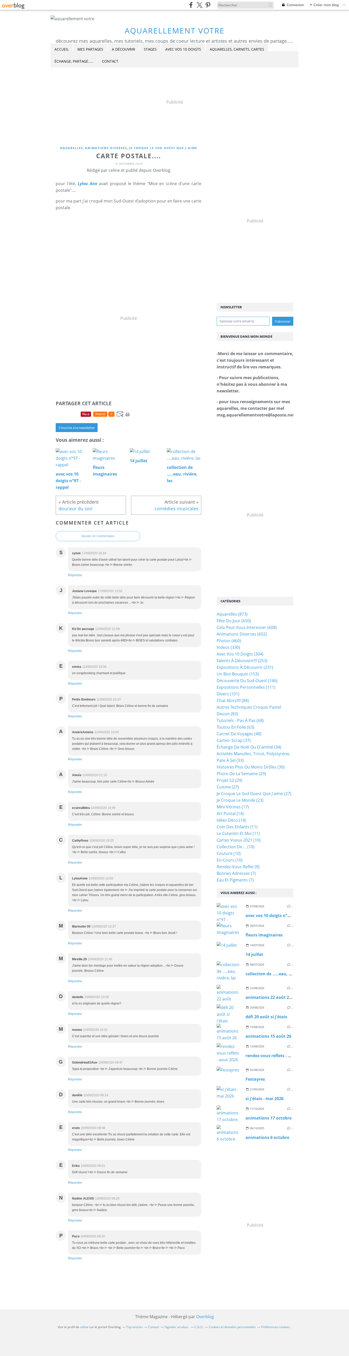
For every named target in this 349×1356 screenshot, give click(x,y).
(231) (245, 667)
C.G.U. (198, 1327)
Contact (110, 61)
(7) (236, 873)
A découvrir (123, 49)
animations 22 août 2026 (271, 997)
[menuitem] (62, 49)
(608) (247, 627)
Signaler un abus (177, 1327)
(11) (237, 827)
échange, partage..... (73, 61)
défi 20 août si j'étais (266, 1017)
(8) (238, 866)
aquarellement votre (175, 30)
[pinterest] (208, 5)
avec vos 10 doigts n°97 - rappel (277, 915)
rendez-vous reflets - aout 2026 (277, 1055)
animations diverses (106, 148)
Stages (150, 49)
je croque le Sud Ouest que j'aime (163, 148)
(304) (240, 654)
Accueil (61, 49)
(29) (241, 773)
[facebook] (191, 5)
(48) (239, 734)
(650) (234, 621)
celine (84, 1327)
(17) (233, 807)
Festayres (255, 1079)
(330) (228, 647)
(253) (242, 660)
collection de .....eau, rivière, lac (278, 974)
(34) (249, 747)
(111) (246, 687)
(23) (240, 800)
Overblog (205, 1316)
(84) (233, 700)
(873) (232, 614)
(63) (235, 727)
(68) (240, 720)
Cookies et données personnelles (232, 1327)
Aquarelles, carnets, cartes (237, 49)
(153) (238, 674)
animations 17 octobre (269, 1118)
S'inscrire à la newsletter (77, 427)
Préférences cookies (275, 1327)
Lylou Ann (86, 183)
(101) (228, 694)
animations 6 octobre (267, 1137)
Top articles (134, 1327)
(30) (251, 767)
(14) (230, 813)
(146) (247, 680)
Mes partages (90, 49)
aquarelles (71, 148)
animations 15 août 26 (268, 1036)
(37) (234, 740)
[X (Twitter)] (199, 5)
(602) (242, 634)
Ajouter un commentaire (97, 536)
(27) (228, 787)
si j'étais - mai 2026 (265, 1098)
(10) (239, 840)
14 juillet (254, 954)
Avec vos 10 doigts (183, 49)
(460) (229, 640)
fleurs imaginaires (264, 935)
